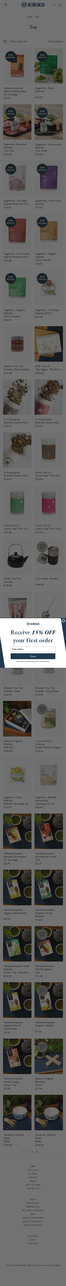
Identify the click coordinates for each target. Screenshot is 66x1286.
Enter (33, 656)
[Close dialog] (63, 621)
